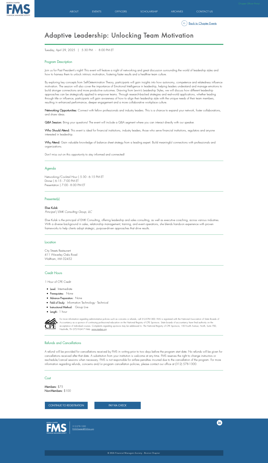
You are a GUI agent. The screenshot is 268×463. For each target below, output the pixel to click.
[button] (78, 11)
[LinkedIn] (219, 422)
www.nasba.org (99, 329)
